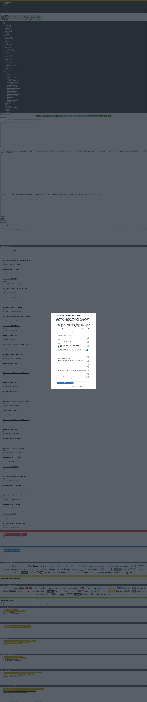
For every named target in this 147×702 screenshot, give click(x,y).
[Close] (93, 315)
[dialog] (73, 351)
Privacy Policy (80, 386)
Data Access (73, 386)
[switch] (87, 338)
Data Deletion (67, 386)
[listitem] (73, 335)
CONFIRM (65, 382)
